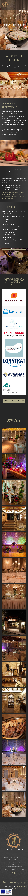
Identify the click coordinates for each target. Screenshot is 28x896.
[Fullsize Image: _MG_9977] (14, 674)
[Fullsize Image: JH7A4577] (14, 544)
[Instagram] (15, 873)
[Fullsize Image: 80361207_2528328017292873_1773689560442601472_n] (14, 648)
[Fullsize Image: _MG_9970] (14, 700)
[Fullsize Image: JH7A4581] (14, 440)
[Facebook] (12, 873)
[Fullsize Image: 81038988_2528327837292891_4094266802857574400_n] (14, 596)
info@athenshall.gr (16, 866)
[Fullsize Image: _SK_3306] (14, 778)
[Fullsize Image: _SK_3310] (14, 752)
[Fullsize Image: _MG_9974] (14, 518)
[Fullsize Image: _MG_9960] (14, 622)
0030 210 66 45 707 (14, 862)
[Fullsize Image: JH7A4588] (14, 492)
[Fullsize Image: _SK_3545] (14, 726)
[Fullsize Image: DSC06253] (14, 570)
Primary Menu (25, 5)
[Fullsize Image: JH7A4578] (14, 466)
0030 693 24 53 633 (16, 864)
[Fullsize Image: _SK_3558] (14, 804)
